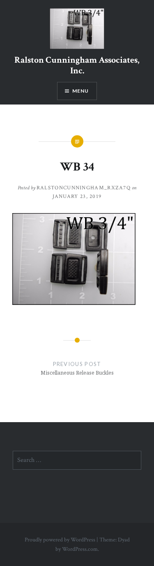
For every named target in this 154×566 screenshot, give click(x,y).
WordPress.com (80, 549)
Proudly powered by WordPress (60, 539)
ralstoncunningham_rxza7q (84, 187)
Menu (80, 91)
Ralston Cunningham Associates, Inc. (77, 65)
